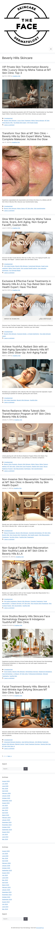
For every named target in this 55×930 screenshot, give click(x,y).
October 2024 (6, 827)
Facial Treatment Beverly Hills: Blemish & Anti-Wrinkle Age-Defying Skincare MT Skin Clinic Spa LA (26, 689)
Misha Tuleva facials (14, 268)
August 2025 (6, 803)
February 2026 (6, 793)
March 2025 (5, 815)
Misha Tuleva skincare (37, 120)
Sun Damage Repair (15, 270)
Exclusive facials (21, 334)
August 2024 (6, 832)
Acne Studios (8, 671)
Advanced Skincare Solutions (12, 742)
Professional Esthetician (35, 674)
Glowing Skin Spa (46, 744)
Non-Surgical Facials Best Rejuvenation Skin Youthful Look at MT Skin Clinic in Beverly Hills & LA (25, 550)
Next (9, 756)
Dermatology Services (31, 671)
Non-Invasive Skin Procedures (39, 603)
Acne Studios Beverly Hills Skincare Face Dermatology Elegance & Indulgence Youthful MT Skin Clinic (26, 619)
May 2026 (5, 788)
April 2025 (5, 812)
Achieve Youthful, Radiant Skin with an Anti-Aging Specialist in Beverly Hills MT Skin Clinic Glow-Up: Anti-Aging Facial (25, 349)
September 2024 (7, 829)
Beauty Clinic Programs (10, 464)
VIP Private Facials (32, 122)
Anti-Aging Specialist (10, 400)
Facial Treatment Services (32, 744)
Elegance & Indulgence (45, 671)
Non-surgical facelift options (29, 268)
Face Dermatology (7, 674)
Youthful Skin (33, 400)
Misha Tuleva (21, 208)
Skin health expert (33, 535)
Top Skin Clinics (13, 537)
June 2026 (5, 786)
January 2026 (6, 795)
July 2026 (5, 783)
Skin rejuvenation (17, 605)
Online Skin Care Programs (23, 466)
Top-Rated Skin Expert (19, 122)
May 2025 (5, 810)
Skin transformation (39, 208)
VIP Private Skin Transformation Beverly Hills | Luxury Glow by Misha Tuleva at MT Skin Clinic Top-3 (26, 69)
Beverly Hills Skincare (10, 120)
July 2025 (5, 805)
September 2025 (7, 800)
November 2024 (7, 825)
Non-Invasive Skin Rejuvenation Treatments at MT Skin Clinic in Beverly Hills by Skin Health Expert (27, 482)
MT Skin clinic (29, 208)
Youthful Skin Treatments (26, 537)
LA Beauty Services (16, 603)
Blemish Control (19, 744)
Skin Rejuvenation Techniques (22, 468)
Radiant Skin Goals (37, 466)
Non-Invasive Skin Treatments (18, 535)
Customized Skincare (34, 266)
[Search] (26, 769)
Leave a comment (9, 125)
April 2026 (5, 791)
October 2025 (6, 798)
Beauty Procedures (9, 533)
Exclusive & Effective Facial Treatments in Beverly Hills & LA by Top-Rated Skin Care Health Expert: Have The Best (26, 284)
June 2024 (5, 837)
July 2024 (5, 834)
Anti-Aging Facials (9, 266)
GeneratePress (40, 927)
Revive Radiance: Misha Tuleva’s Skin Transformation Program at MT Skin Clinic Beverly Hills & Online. (26, 413)
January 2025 (6, 820)
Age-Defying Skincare (28, 742)
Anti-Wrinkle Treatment (41, 742)
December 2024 (6, 822)
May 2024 (5, 839)
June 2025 (5, 808)
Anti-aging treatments (10, 601)
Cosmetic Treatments (37, 601)
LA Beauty (16, 674)
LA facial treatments (33, 334)
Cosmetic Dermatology (35, 533)
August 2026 (6, 781)
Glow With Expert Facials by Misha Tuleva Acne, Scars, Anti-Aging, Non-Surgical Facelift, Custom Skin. (26, 221)
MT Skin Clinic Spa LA (8, 746)
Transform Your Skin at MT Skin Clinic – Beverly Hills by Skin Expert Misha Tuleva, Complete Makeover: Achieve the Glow (26, 136)
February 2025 (6, 817)
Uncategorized (8, 118)
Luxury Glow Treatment (24, 120)
